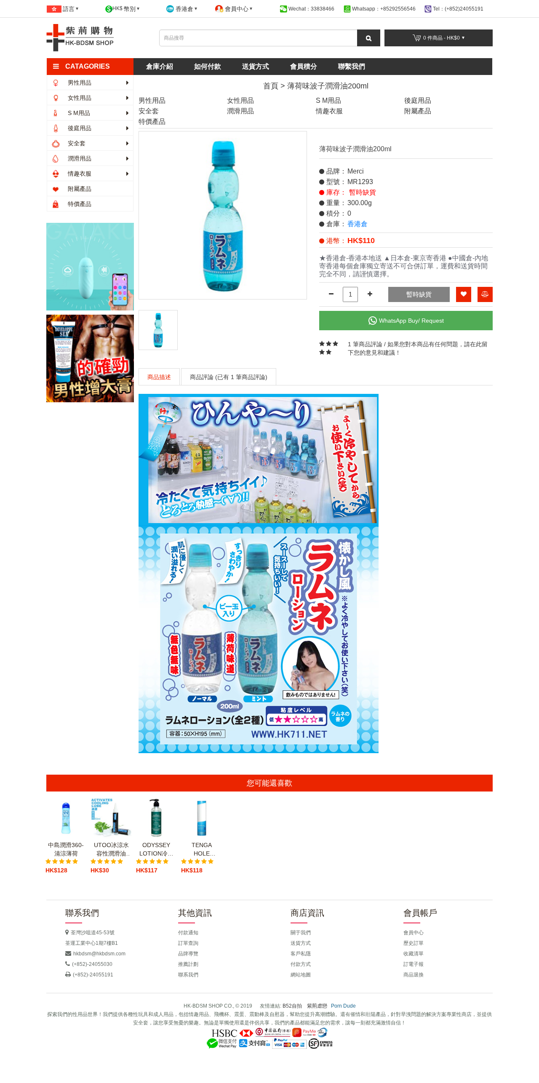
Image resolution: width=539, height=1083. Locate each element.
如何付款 (207, 66)
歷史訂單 (413, 943)
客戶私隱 (301, 954)
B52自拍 (292, 1006)
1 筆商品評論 (365, 344)
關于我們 (301, 933)
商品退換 (413, 975)
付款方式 (301, 964)
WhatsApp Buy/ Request (411, 320)
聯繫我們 (351, 66)
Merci (355, 171)
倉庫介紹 (159, 66)
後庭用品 (78, 128)
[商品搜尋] (368, 37)
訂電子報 (413, 964)
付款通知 (188, 933)
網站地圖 (301, 975)
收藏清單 (413, 954)
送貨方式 (255, 66)
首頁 (270, 86)
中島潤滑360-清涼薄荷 (66, 849)
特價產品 (78, 204)
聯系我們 (188, 975)
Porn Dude (343, 1006)
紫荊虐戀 (317, 1006)
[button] (94, 66)
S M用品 (78, 113)
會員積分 (303, 66)
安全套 (75, 143)
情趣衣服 (78, 173)
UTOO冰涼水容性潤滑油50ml (111, 850)
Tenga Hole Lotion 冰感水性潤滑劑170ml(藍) (201, 850)
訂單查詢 (188, 943)
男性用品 (78, 82)
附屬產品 (78, 188)
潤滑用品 (78, 158)
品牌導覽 (188, 954)
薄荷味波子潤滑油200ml (327, 86)
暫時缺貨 (419, 294)
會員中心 (413, 933)
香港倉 (357, 223)
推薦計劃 (188, 964)
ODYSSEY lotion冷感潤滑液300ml (156, 850)
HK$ (124, 8)
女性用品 (78, 97)
